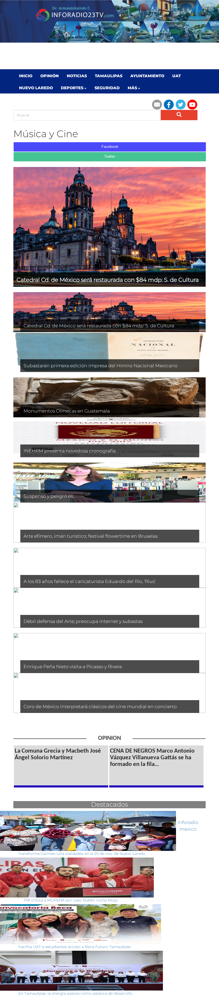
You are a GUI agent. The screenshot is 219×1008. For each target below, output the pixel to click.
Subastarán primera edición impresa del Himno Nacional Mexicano (101, 365)
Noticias (77, 76)
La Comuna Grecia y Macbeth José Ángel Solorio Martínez (58, 754)
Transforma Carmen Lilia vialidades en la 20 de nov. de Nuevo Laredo (81, 853)
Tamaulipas (108, 76)
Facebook (109, 146)
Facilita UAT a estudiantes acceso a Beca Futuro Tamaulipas (74, 946)
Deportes (72, 87)
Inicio (25, 76)
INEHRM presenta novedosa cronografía (70, 451)
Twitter (109, 156)
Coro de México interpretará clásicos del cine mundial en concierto (100, 706)
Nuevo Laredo (36, 87)
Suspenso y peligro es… (50, 496)
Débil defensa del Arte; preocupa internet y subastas (83, 621)
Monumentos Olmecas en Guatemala (67, 411)
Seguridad (107, 87)
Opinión (49, 76)
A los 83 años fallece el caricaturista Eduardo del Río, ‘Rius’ (89, 581)
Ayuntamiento (147, 76)
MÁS (133, 87)
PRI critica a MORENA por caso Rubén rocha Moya (71, 900)
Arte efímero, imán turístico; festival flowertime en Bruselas (91, 536)
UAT (176, 76)
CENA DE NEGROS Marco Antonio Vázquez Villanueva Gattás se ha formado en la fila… (152, 758)
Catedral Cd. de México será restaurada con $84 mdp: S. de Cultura (99, 325)
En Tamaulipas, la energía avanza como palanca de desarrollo (75, 993)
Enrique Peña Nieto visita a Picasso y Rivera (73, 666)
